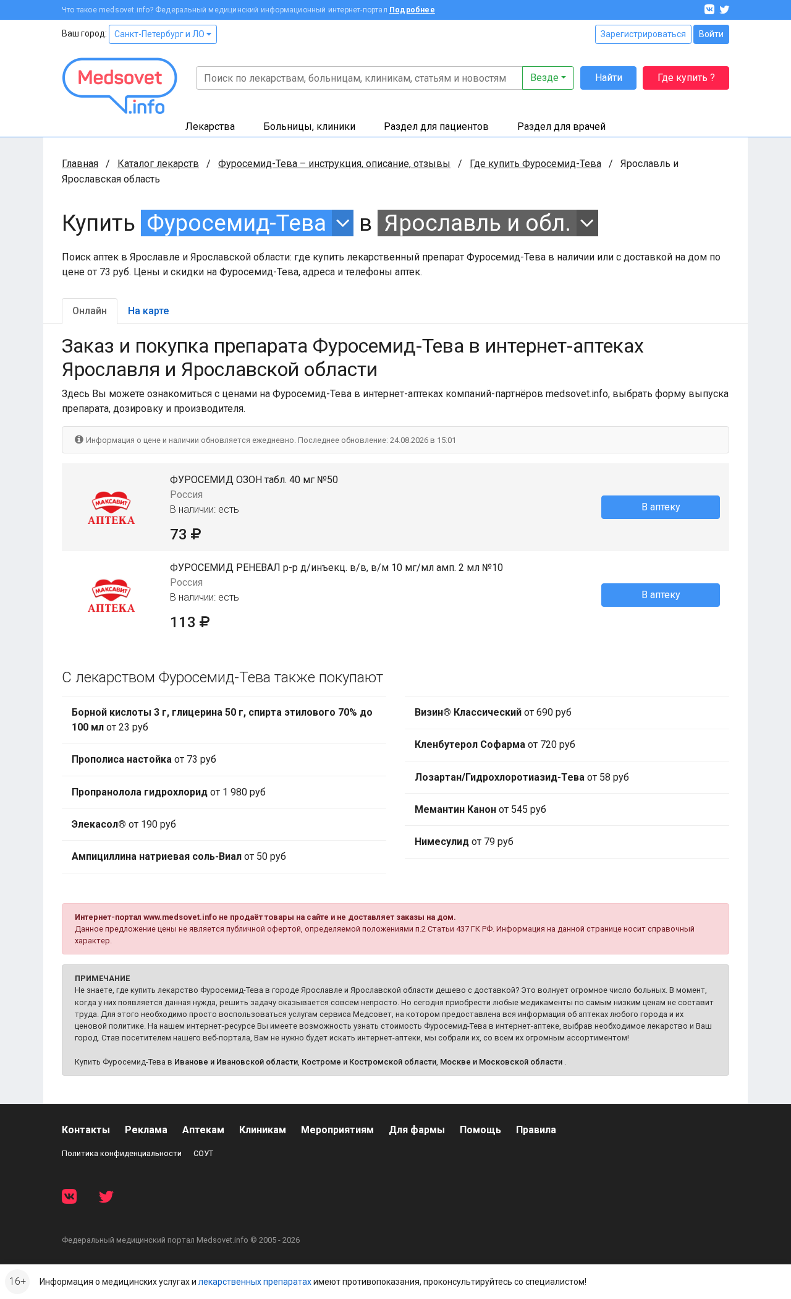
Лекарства (210, 126)
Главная (80, 163)
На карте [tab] (148, 311)
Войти (711, 34)
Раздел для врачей (561, 126)
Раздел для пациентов (436, 126)
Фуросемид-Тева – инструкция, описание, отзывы (334, 163)
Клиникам (262, 1130)
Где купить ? (686, 78)
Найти (608, 78)
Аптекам (203, 1130)
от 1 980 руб (169, 792)
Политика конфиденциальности (122, 1153)
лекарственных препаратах (254, 1282)
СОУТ (203, 1153)
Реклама (146, 1130)
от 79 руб (464, 841)
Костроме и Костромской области (369, 1061)
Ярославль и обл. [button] (477, 223)
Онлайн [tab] (89, 311)
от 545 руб (480, 809)
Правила (536, 1130)
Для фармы (417, 1130)
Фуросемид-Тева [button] (236, 223)
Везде (544, 78)
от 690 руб (493, 712)
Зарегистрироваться (643, 34)
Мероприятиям (337, 1130)
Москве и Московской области (501, 1061)
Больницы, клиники (309, 126)
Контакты (86, 1130)
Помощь (480, 1130)
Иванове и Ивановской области (236, 1061)
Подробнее (412, 10)
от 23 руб (222, 719)
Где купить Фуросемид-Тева (535, 163)
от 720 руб (495, 744)
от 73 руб (144, 759)
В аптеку (660, 507)
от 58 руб (522, 777)
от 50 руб (179, 856)
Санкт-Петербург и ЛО (160, 34)
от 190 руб (124, 824)
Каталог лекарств (158, 163)
